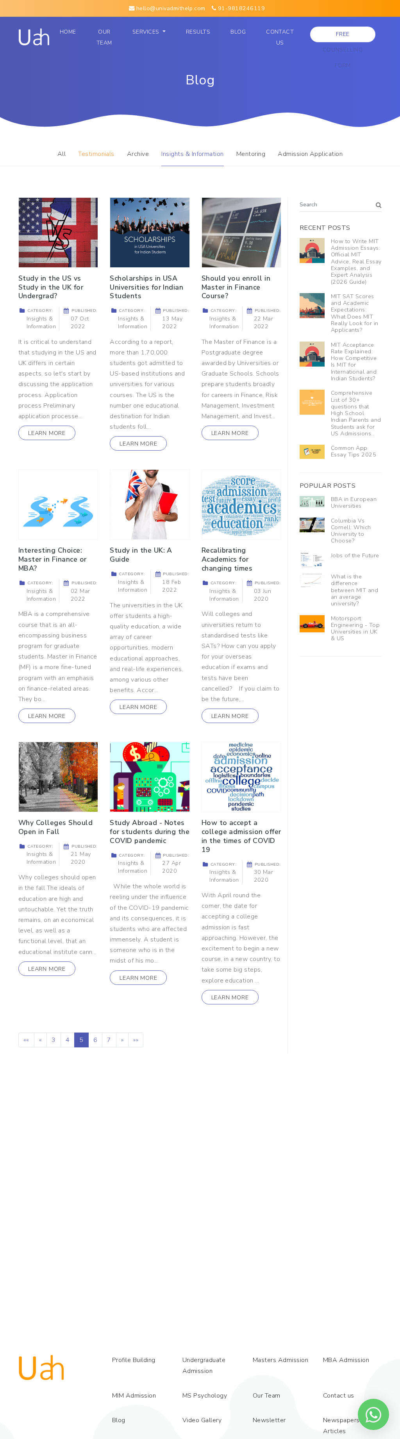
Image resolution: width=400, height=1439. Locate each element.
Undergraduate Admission (203, 1365)
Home (70, 32)
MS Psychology (204, 1395)
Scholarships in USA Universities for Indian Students (146, 287)
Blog (238, 32)
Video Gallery (201, 1420)
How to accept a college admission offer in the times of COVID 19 (241, 836)
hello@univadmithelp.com (169, 8)
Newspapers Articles (341, 1425)
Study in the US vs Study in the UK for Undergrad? (50, 287)
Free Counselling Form (343, 36)
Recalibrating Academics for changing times (227, 559)
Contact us (280, 37)
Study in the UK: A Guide (141, 555)
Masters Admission (280, 1360)
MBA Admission (346, 1360)
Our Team (106, 37)
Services (146, 32)
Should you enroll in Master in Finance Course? (236, 287)
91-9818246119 (240, 8)
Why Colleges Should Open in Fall (55, 827)
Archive (138, 154)
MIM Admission (134, 1395)
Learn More (47, 433)
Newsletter (269, 1420)
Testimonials (96, 154)
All (61, 154)
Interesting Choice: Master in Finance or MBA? (52, 559)
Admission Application (310, 154)
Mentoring (250, 154)
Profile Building (133, 1360)
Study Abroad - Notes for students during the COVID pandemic (149, 831)
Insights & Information (192, 154)
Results (198, 32)
